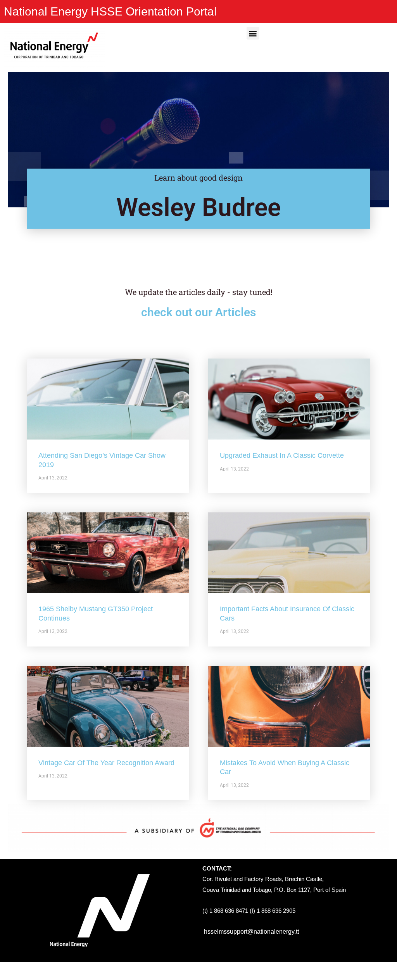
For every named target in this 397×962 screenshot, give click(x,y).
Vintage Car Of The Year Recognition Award (106, 763)
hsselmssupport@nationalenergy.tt (251, 931)
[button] (253, 33)
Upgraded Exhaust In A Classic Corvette (282, 455)
